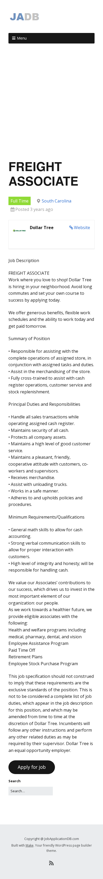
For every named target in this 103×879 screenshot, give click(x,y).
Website (82, 227)
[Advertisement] (51, 103)
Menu (22, 38)
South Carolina (56, 201)
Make (30, 845)
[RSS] (51, 863)
